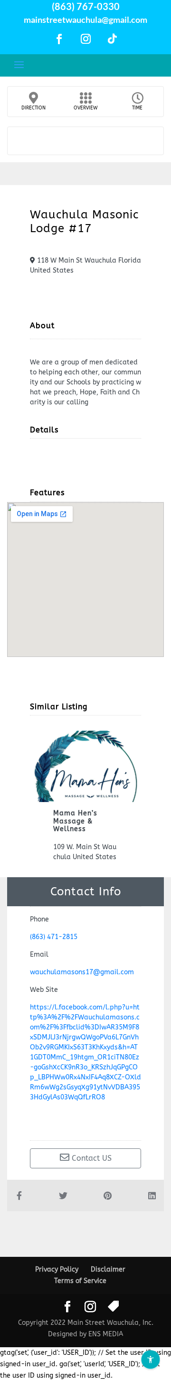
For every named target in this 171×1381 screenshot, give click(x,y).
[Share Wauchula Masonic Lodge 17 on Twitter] (63, 1195)
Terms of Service (80, 1281)
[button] (19, 796)
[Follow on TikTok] (112, 39)
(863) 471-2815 (53, 937)
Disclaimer (108, 1269)
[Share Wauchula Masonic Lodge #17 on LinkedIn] (152, 1195)
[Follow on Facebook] (59, 39)
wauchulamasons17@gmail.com (82, 972)
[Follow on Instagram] (85, 39)
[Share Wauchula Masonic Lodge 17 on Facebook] (19, 1195)
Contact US (90, 1158)
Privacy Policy (56, 1269)
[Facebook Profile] (85, 1122)
